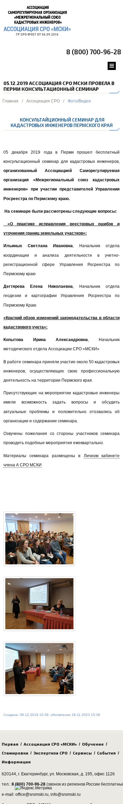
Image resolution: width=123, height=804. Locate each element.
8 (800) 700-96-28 (93, 52)
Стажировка (15, 752)
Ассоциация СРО (43, 101)
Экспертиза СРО (50, 752)
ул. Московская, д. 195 (71, 774)
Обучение (93, 744)
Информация (16, 761)
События (106, 752)
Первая (10, 744)
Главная (10, 101)
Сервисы (82, 752)
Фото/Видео (79, 101)
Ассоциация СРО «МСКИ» (50, 744)
